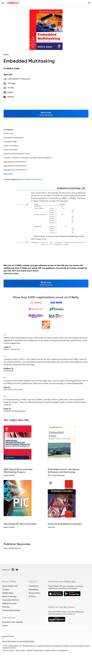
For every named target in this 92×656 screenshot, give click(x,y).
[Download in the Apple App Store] (55, 595)
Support (33, 581)
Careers (5, 589)
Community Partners (10, 600)
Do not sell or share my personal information (18, 641)
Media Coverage (9, 596)
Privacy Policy (34, 593)
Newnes (11, 97)
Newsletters (33, 589)
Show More (8, 174)
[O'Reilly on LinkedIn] (13, 570)
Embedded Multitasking (32, 179)
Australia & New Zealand (12, 622)
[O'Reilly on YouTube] (17, 570)
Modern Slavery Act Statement (56, 651)
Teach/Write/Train (10, 586)
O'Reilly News (7, 593)
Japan (5, 625)
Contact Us (33, 586)
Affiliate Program (9, 603)
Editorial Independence (35, 651)
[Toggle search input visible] (89, 3)
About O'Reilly (9, 581)
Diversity (5, 607)
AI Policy (32, 596)
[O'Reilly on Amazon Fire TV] (56, 621)
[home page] (13, 2)
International (8, 617)
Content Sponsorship (11, 610)
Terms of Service (8, 651)
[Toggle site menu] (3, 3)
